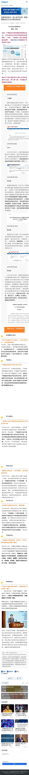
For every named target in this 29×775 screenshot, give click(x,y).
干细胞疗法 (4, 705)
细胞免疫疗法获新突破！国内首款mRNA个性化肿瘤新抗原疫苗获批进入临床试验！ (21, 729)
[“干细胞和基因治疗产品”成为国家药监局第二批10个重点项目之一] (7, 723)
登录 (3, 761)
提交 (14, 763)
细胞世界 (13, 771)
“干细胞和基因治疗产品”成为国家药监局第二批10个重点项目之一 (8, 729)
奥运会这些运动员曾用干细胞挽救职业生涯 (7, 714)
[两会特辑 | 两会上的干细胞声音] (21, 738)
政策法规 (12, 23)
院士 (22, 68)
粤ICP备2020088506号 (9, 772)
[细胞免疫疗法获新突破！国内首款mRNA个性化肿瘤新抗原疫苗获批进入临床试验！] (21, 723)
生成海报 (5, 683)
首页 (2, 5)
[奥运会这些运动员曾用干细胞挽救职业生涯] (7, 708)
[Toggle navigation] (26, 2)
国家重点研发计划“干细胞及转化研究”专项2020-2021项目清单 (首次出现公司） (7, 744)
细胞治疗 (16, 40)
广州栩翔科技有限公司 (23, 771)
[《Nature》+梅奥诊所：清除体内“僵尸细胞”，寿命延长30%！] (21, 708)
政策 (9, 66)
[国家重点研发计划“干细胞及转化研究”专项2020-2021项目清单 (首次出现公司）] (7, 738)
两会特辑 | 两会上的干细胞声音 (20, 744)
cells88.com (22, 772)
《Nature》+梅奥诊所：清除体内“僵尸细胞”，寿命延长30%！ (20, 714)
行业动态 (17, 23)
